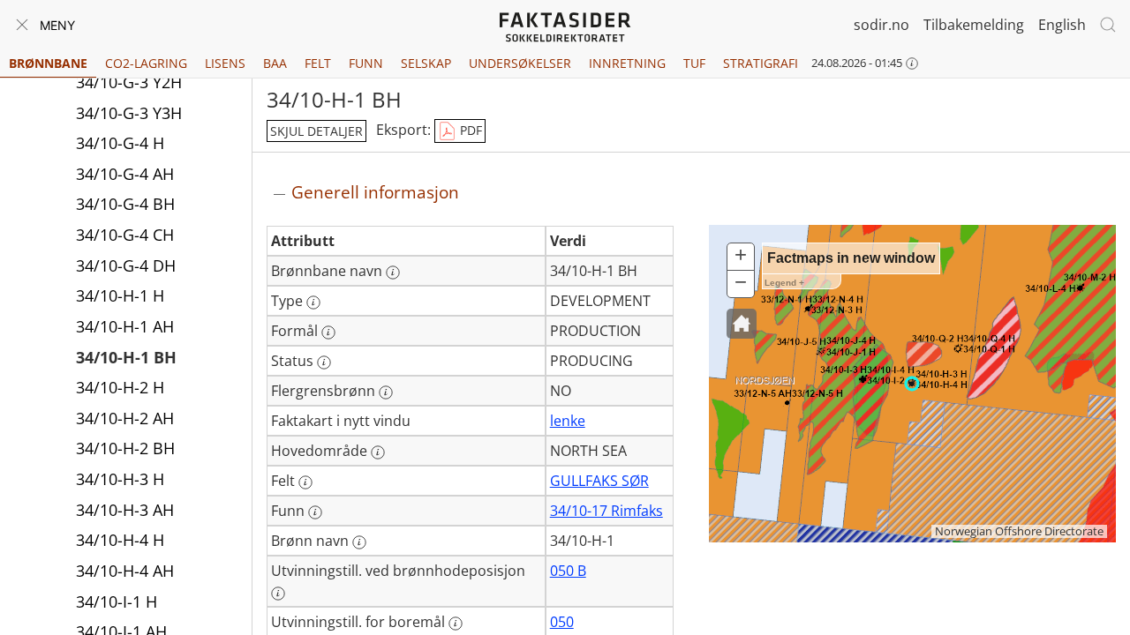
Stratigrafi (760, 63)
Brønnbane (48, 63)
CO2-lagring (146, 63)
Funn (366, 63)
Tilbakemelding (973, 24)
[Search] (1108, 24)
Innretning (627, 63)
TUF (694, 63)
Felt (318, 63)
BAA (275, 63)
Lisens (225, 63)
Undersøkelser (520, 63)
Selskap (426, 63)
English (1062, 24)
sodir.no (881, 24)
